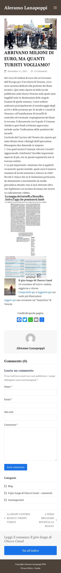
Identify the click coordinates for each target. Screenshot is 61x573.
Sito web (8, 412)
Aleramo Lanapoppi (25, 8)
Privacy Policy (27, 568)
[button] (55, 8)
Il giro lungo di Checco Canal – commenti (30, 493)
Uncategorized (16, 500)
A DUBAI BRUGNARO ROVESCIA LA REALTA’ (43, 520)
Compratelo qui (26, 292)
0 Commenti (40, 71)
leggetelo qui (44, 292)
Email (8, 399)
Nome (8, 386)
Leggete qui (10, 300)
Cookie (37, 568)
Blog (10, 486)
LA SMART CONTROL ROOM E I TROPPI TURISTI (17, 518)
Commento (11, 424)
